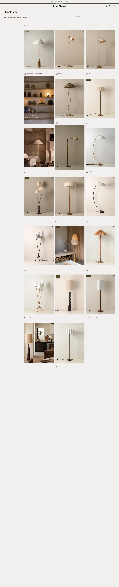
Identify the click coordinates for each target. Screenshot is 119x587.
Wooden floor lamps (62, 20)
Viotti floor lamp (58, 366)
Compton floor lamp (28, 171)
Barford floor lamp (89, 73)
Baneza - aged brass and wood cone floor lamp (33, 366)
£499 (56, 221)
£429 (25, 74)
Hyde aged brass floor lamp (60, 171)
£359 (87, 74)
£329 (87, 123)
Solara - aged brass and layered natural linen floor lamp (65, 268)
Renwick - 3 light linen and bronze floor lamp (32, 268)
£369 (56, 368)
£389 (25, 368)
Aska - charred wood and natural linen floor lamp (64, 317)
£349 (56, 74)
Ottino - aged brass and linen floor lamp (93, 122)
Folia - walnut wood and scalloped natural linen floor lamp (97, 317)
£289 (87, 172)
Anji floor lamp (88, 268)
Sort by (25, 25)
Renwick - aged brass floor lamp (30, 317)
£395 (56, 270)
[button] (18, 6)
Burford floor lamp (58, 73)
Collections (8, 25)
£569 (25, 172)
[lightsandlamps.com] (59, 6)
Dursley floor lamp (58, 122)
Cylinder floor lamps (49, 20)
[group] (59, 3)
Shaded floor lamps (36, 20)
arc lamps (78, 16)
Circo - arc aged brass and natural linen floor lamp (95, 171)
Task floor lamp (23, 20)
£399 (56, 123)
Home (5, 25)
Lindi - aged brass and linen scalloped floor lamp (33, 73)
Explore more (29, 120)
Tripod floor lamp (10, 20)
